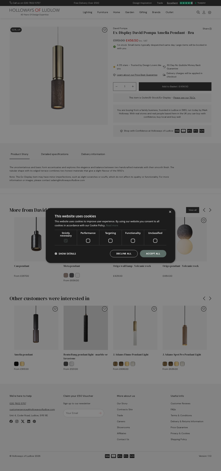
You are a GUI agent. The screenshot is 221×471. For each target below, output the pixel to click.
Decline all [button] (123, 253)
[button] (65, 253)
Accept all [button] (153, 253)
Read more (112, 225)
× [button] (170, 212)
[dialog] (110, 235)
